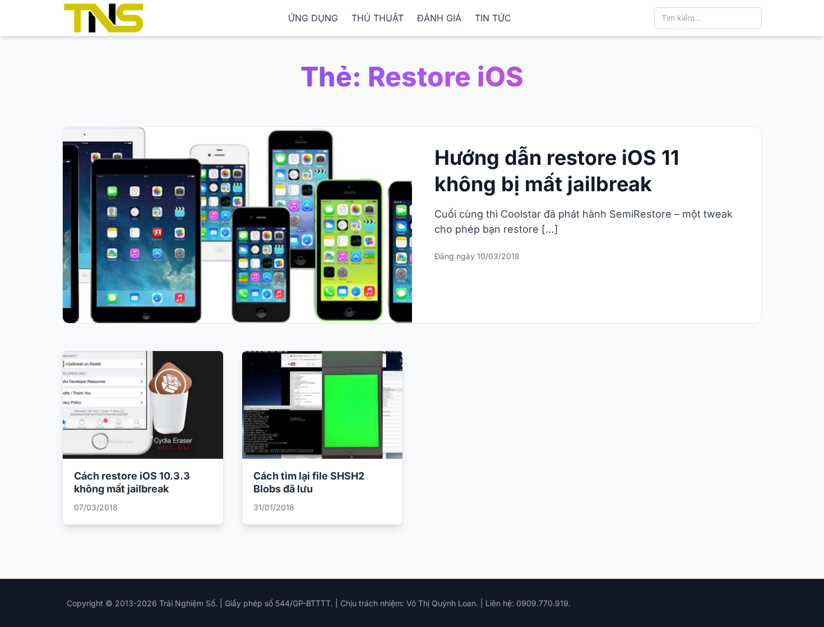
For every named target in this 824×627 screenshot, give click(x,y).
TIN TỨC (493, 18)
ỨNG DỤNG (313, 18)
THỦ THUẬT (377, 18)
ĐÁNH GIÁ (439, 18)
